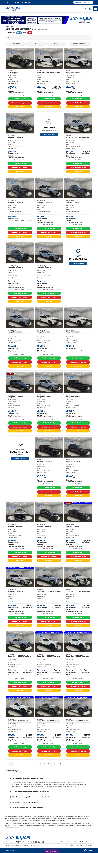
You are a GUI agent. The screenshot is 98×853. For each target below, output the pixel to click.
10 (48, 764)
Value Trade (19, 106)
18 (60, 764)
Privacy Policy (80, 845)
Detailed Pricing (19, 95)
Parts (82, 842)
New (62, 842)
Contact (89, 842)
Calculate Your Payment (19, 103)
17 (56, 764)
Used (68, 842)
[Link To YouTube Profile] (39, 842)
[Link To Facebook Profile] (32, 842)
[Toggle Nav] (95, 8)
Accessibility (89, 845)
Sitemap (72, 845)
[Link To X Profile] (36, 842)
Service (75, 842)
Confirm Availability (20, 99)
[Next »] (65, 764)
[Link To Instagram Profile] (42, 842)
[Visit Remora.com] (88, 850)
